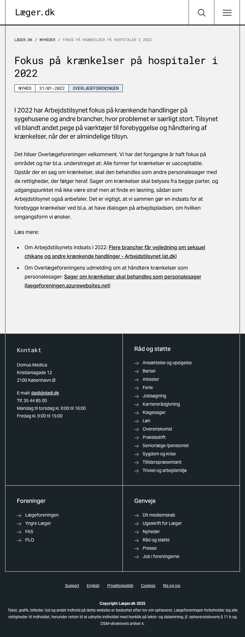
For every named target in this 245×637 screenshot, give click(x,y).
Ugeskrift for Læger (162, 523)
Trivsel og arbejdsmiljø (165, 470)
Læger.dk (23, 39)
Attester (151, 379)
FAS (29, 531)
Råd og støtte (156, 540)
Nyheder (47, 39)
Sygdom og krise (159, 454)
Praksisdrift (154, 437)
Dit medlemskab (159, 515)
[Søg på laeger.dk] (201, 12)
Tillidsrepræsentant (162, 462)
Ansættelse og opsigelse (167, 363)
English (93, 585)
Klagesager (154, 412)
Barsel (149, 371)
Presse (150, 548)
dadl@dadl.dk (45, 393)
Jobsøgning (154, 396)
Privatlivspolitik (120, 585)
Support (72, 585)
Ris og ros (171, 585)
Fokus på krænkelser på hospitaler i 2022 (107, 39)
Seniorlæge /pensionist (166, 445)
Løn (146, 420)
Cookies (148, 585)
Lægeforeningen (42, 515)
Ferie (148, 387)
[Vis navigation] (227, 12)
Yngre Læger (38, 523)
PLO (29, 540)
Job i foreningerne (161, 556)
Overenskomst (157, 429)
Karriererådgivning (161, 404)
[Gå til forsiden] (35, 13)
